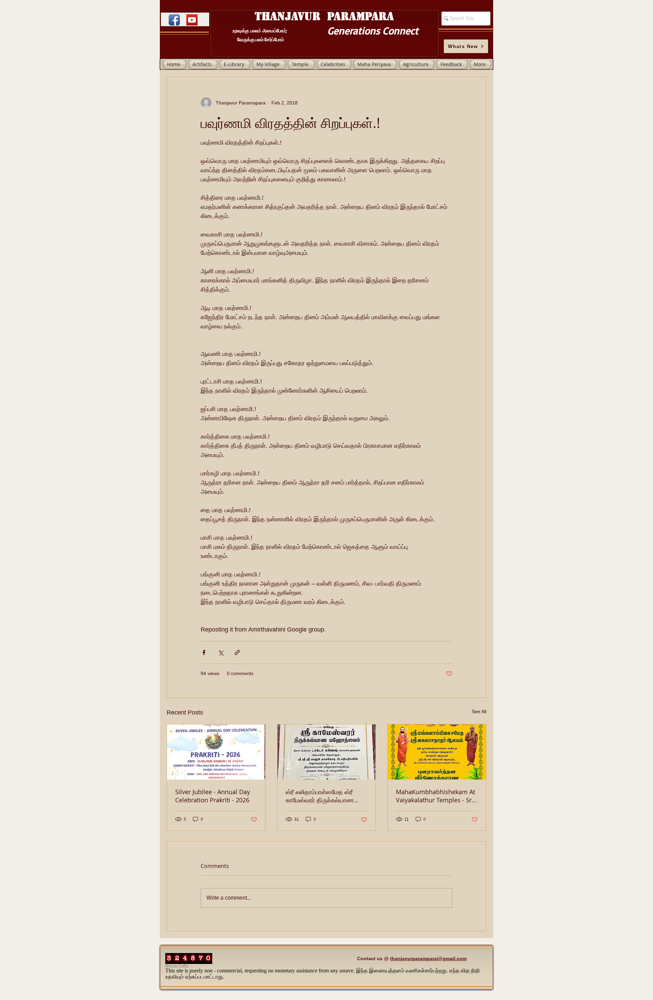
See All (479, 711)
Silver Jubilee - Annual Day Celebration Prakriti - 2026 (212, 796)
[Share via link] (237, 652)
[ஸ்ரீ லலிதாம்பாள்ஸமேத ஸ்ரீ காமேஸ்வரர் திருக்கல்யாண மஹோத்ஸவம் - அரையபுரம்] (327, 752)
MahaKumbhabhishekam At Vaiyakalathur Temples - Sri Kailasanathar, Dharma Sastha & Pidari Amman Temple (435, 796)
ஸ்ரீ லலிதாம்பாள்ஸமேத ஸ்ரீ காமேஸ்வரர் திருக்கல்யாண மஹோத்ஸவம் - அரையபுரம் (320, 796)
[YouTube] (192, 20)
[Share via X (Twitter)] (220, 652)
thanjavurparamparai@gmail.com (428, 958)
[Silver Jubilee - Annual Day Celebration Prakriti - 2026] (216, 752)
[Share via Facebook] (204, 652)
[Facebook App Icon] (174, 20)
